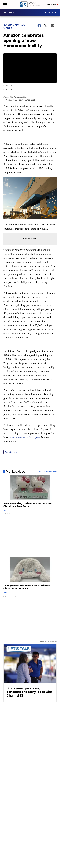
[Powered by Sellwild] (52, 641)
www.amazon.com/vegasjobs (24, 437)
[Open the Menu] (5, 4)
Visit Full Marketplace (47, 471)
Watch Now (51, 4)
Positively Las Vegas (14, 27)
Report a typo (11, 452)
